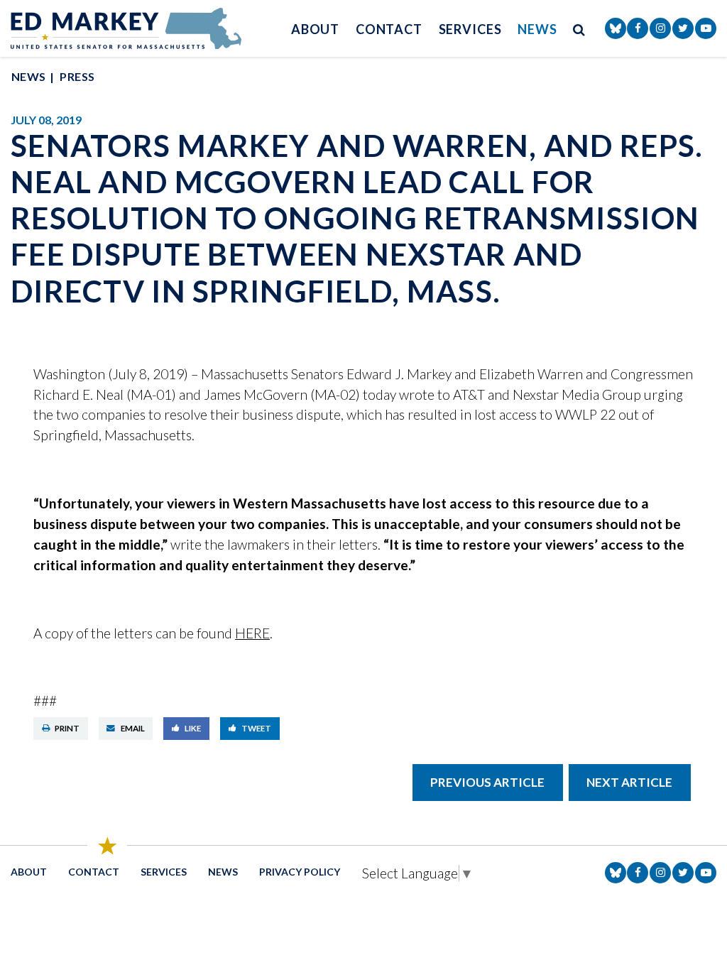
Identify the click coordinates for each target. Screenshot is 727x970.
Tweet (256, 728)
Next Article (629, 782)
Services (470, 29)
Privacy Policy (299, 872)
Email (133, 728)
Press (77, 76)
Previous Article (487, 782)
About (315, 29)
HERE (252, 633)
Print (67, 728)
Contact (389, 29)
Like (193, 728)
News (537, 29)
